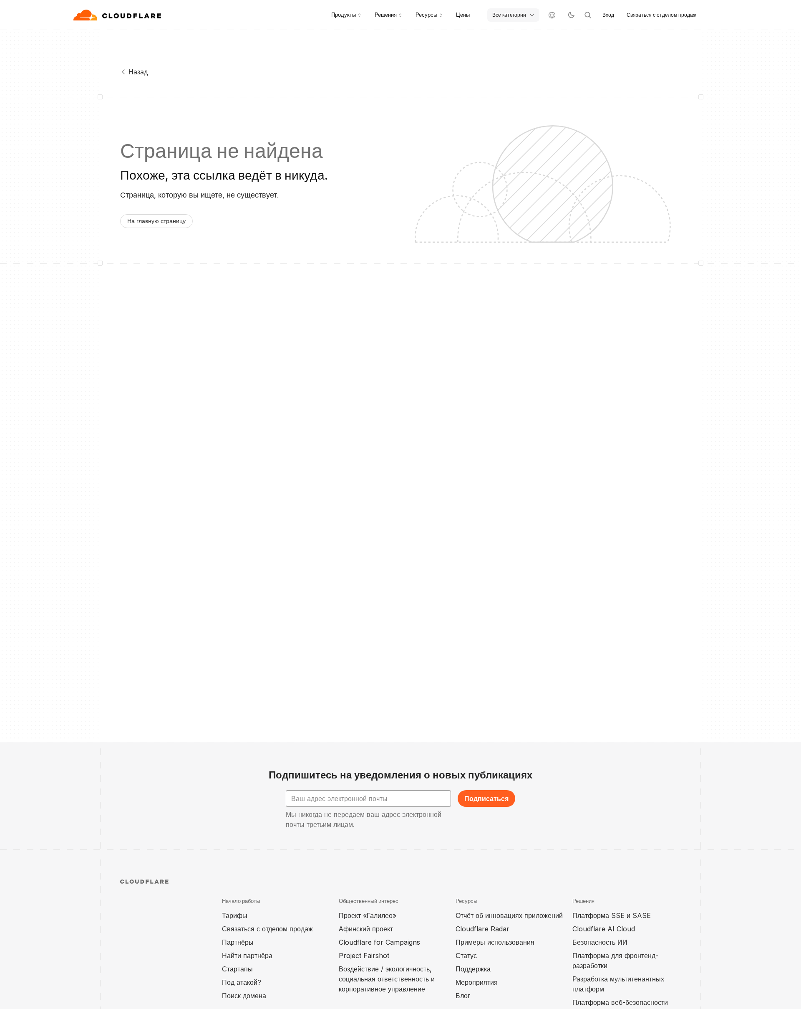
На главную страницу (156, 220)
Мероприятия (477, 982)
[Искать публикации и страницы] (587, 15)
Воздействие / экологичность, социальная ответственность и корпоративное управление (387, 979)
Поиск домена (244, 995)
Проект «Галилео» (367, 915)
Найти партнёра (247, 955)
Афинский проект (366, 929)
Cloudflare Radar (482, 929)
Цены (463, 14)
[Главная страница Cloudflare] (118, 15)
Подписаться (486, 798)
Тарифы (234, 915)
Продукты (343, 14)
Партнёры (238, 942)
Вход (608, 15)
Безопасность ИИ (599, 942)
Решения (386, 14)
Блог (463, 995)
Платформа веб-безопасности (620, 1002)
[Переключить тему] (571, 15)
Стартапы (237, 969)
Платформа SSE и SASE (611, 915)
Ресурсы (426, 14)
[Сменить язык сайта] (552, 15)
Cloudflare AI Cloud (603, 929)
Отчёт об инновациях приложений (509, 915)
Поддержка (473, 969)
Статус (466, 955)
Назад (138, 72)
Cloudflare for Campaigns (379, 942)
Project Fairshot (364, 955)
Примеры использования (495, 942)
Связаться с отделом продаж (661, 15)
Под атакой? (241, 982)
